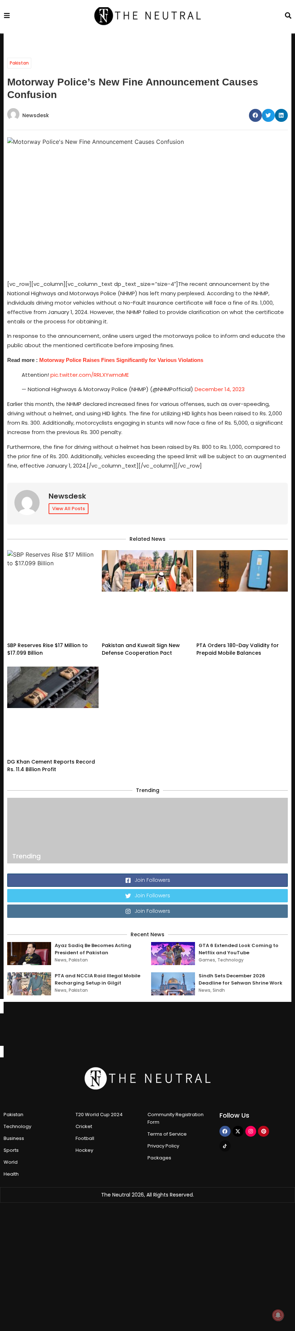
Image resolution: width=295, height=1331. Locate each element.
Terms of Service (167, 1134)
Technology (230, 960)
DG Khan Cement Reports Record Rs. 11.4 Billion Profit (51, 765)
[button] (255, 115)
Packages (159, 1157)
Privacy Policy (163, 1145)
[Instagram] (251, 1131)
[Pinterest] (263, 1131)
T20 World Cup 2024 (99, 1114)
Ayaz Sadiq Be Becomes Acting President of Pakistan (93, 949)
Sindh (219, 990)
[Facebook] (225, 1131)
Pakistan (19, 63)
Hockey (84, 1150)
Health (11, 1174)
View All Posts (68, 508)
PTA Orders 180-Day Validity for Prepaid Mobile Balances (237, 649)
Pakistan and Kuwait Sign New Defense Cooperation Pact (141, 649)
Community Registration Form (176, 1118)
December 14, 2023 (220, 389)
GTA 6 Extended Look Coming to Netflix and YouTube (238, 949)
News (61, 960)
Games (207, 960)
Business (14, 1138)
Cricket (84, 1126)
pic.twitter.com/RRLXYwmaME (89, 375)
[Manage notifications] (278, 1315)
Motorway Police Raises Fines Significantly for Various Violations (121, 360)
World (11, 1162)
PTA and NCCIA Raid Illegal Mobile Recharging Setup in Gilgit (97, 979)
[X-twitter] (238, 1131)
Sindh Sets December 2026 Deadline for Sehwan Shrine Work (240, 979)
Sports (11, 1150)
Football (85, 1138)
